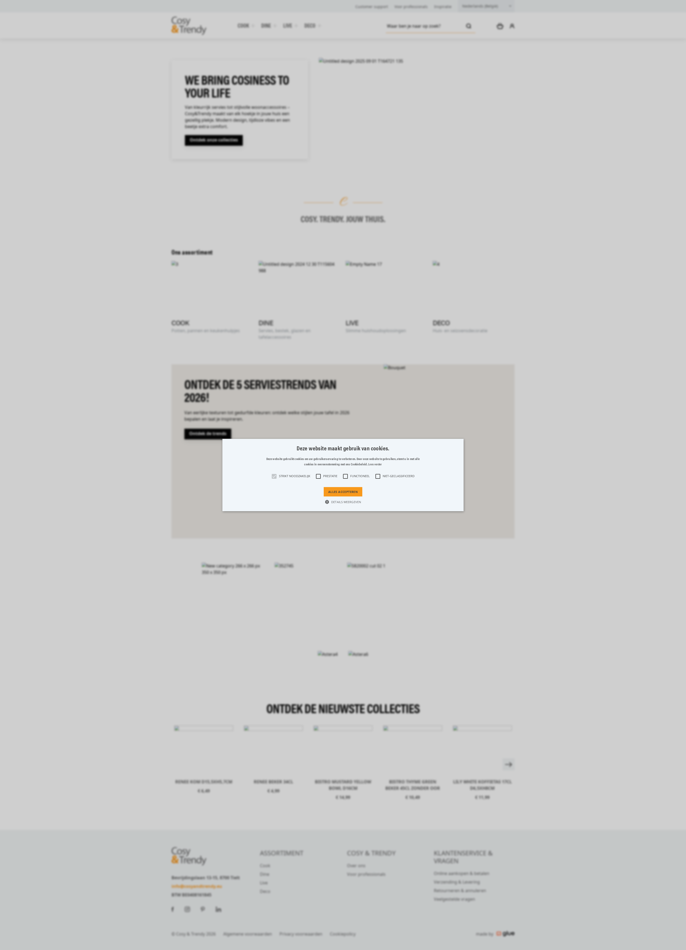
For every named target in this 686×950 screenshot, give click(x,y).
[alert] (343, 475)
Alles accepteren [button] (343, 492)
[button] (343, 475)
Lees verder (375, 464)
